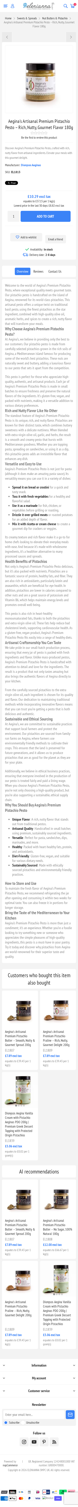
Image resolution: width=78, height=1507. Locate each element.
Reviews (38, 271)
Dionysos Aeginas (31, 165)
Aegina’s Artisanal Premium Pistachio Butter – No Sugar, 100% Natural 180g (57, 1227)
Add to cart (45, 216)
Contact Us (54, 271)
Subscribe (14, 1422)
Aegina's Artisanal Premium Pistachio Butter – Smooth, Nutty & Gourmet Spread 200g (20, 1038)
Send (70, 1414)
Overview (22, 271)
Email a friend (55, 239)
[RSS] (54, 1441)
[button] (16, 1105)
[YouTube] (34, 1441)
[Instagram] (24, 1441)
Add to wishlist (28, 237)
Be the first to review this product (39, 137)
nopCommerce (10, 1465)
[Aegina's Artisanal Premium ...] (7, 37)
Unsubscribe (32, 1422)
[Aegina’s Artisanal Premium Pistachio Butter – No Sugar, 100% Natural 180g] (58, 1197)
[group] (20, 1090)
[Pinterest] (44, 1441)
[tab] (22, 271)
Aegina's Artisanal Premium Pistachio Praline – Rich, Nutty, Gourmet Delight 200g (56, 1038)
